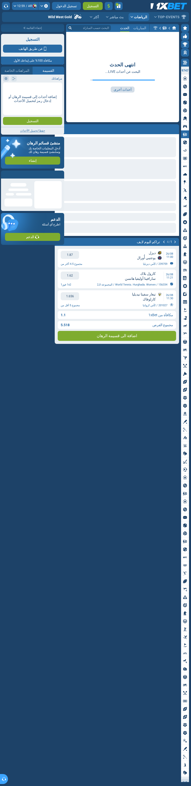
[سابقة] (175, 242)
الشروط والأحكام (50, 89)
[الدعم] (6, 6)
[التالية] (164, 242)
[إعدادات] (44, 6)
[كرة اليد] (165, 28)
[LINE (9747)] (174, 28)
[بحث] (70, 28)
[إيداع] (109, 6)
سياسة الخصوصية (14, 89)
